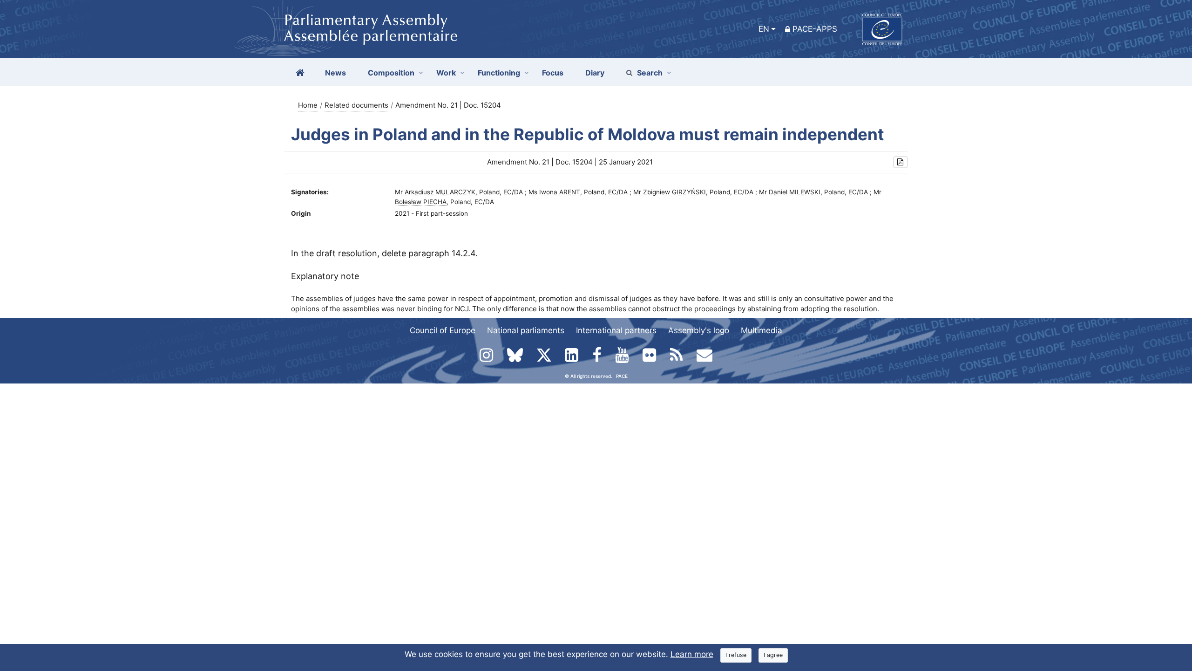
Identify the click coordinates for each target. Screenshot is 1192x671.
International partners (616, 330)
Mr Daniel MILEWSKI (789, 192)
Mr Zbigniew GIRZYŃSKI (669, 192)
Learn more (691, 654)
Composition (391, 72)
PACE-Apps (814, 29)
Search (650, 72)
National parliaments (525, 330)
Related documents (356, 105)
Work (446, 72)
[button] (900, 162)
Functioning (499, 72)
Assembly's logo (698, 330)
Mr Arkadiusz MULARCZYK (435, 192)
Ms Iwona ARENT (554, 192)
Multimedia (761, 330)
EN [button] (764, 29)
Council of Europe (442, 330)
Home (308, 105)
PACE (622, 376)
